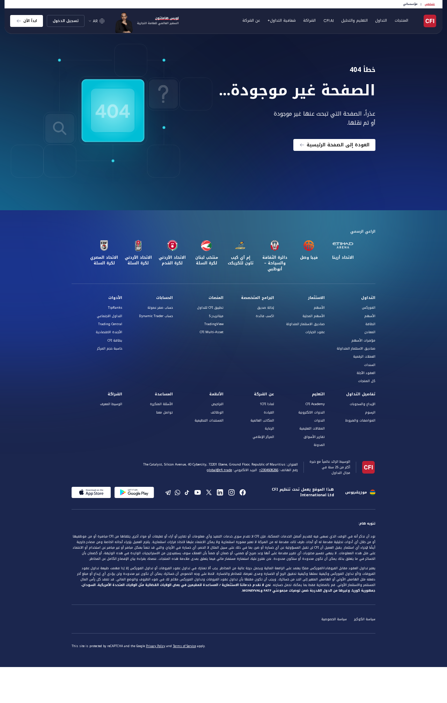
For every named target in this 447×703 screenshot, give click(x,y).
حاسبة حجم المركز (109, 348)
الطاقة (370, 324)
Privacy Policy (155, 646)
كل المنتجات (366, 381)
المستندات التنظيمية (209, 420)
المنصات (216, 298)
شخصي (430, 4)
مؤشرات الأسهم (363, 340)
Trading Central (110, 324)
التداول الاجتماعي (109, 316)
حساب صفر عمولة (160, 308)
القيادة (269, 412)
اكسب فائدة (265, 316)
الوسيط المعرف (111, 404)
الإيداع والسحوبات (362, 404)
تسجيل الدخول (66, 20)
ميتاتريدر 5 (216, 316)
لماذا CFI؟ (267, 404)
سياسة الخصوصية (334, 619)
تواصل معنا (164, 412)
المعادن (369, 332)
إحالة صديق (265, 308)
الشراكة (309, 20)
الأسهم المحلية (313, 316)
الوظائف (217, 412)
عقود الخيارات (315, 332)
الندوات (319, 420)
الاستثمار (316, 298)
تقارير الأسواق (314, 437)
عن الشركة (264, 394)
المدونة (319, 445)
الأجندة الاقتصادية (109, 332)
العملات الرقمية (364, 356)
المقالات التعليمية (312, 428)
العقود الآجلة (366, 373)
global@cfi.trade (219, 470)
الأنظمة (216, 394)
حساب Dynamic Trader (156, 316)
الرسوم (370, 412)
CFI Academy (315, 404)
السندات (369, 365)
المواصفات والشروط (360, 420)
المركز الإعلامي (263, 437)
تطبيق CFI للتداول (210, 308)
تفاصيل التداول (360, 394)
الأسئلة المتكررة (161, 404)
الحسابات (164, 298)
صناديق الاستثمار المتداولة (356, 348)
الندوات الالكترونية (311, 412)
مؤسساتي (410, 4)
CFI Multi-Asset (212, 332)
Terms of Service (184, 646)
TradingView (214, 324)
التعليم (318, 394)
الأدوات (115, 298)
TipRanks (115, 308)
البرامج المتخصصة (257, 298)
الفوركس (368, 308)
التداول (368, 298)
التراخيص (217, 404)
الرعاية (269, 428)
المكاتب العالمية (262, 420)
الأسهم (369, 316)
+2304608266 (268, 470)
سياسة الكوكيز (364, 619)
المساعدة (164, 394)
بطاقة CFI (115, 340)
